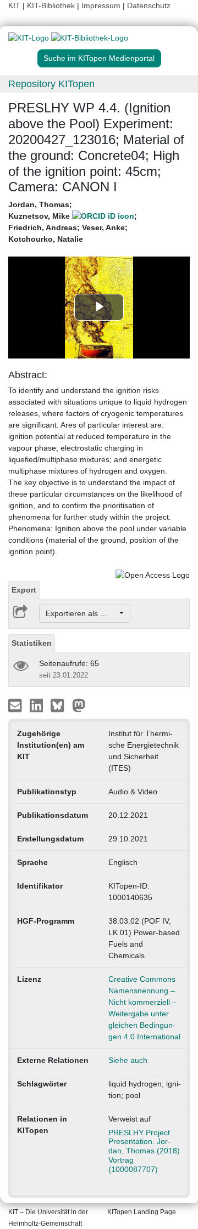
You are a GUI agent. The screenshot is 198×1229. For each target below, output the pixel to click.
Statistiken (32, 643)
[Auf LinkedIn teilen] (37, 705)
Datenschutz (148, 5)
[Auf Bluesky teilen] (60, 705)
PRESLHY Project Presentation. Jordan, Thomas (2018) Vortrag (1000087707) (144, 1151)
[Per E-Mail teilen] (16, 705)
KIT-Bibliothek (52, 5)
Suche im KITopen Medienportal (99, 58)
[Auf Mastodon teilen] (79, 705)
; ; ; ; (72, 221)
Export (24, 589)
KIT (14, 5)
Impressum (100, 5)
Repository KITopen (51, 83)
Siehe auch (127, 1060)
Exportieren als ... (82, 613)
